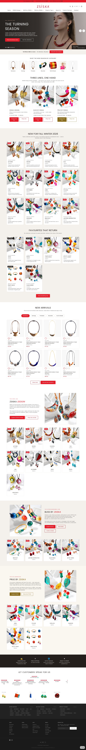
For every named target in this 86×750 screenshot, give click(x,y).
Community (47, 732)
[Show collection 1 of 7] (5, 47)
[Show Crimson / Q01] (67, 338)
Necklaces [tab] (25, 315)
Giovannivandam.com (41, 747)
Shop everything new (43, 295)
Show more (35, 382)
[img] (34, 676)
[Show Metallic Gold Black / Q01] (32, 338)
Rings (10, 732)
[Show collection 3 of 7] (8, 47)
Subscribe (73, 728)
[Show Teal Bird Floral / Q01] (69, 338)
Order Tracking (35, 730)
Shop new (24, 118)
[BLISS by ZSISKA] (43, 97)
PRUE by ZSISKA (64, 706)
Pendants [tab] (42, 315)
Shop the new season (56, 51)
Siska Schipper (47, 727)
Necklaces (11, 726)
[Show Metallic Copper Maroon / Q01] (30, 338)
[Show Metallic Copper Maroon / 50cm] (48, 338)
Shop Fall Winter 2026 (12, 39)
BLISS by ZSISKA (40, 706)
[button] (33, 699)
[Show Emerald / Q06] (67, 368)
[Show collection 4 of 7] (9, 47)
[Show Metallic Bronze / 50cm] (46, 338)
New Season (11, 724)
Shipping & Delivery (36, 726)
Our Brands (47, 729)
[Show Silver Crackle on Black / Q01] (34, 368)
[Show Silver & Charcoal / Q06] (69, 368)
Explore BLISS (50, 526)
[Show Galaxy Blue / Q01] (27, 368)
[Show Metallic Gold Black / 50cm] (50, 338)
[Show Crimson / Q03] (11, 368)
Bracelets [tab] (50, 315)
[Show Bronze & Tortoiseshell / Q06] (64, 368)
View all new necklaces (48, 382)
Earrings (10, 727)
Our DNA (46, 726)
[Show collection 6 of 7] (12, 47)
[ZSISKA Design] (19, 97)
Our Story (46, 724)
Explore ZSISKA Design (17, 417)
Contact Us (34, 724)
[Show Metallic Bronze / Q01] (27, 338)
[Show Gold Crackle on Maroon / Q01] (32, 368)
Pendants (11, 730)
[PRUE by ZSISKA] (67, 97)
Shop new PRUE (27, 594)
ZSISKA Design (13, 706)
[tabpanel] (43, 352)
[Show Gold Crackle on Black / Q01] (30, 368)
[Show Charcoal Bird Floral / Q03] (9, 368)
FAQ (33, 729)
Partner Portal (35, 732)
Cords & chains (50, 530)
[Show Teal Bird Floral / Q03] (13, 368)
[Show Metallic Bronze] (9, 338)
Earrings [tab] (34, 315)
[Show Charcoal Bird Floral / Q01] (64, 338)
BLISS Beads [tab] (60, 315)
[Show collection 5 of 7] (11, 47)
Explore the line (14, 119)
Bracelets (11, 729)
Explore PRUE (15, 594)
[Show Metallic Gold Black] (11, 338)
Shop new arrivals (32, 417)
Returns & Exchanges (36, 727)
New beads (61, 526)
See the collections (27, 39)
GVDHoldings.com (52, 747)
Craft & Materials (48, 730)
